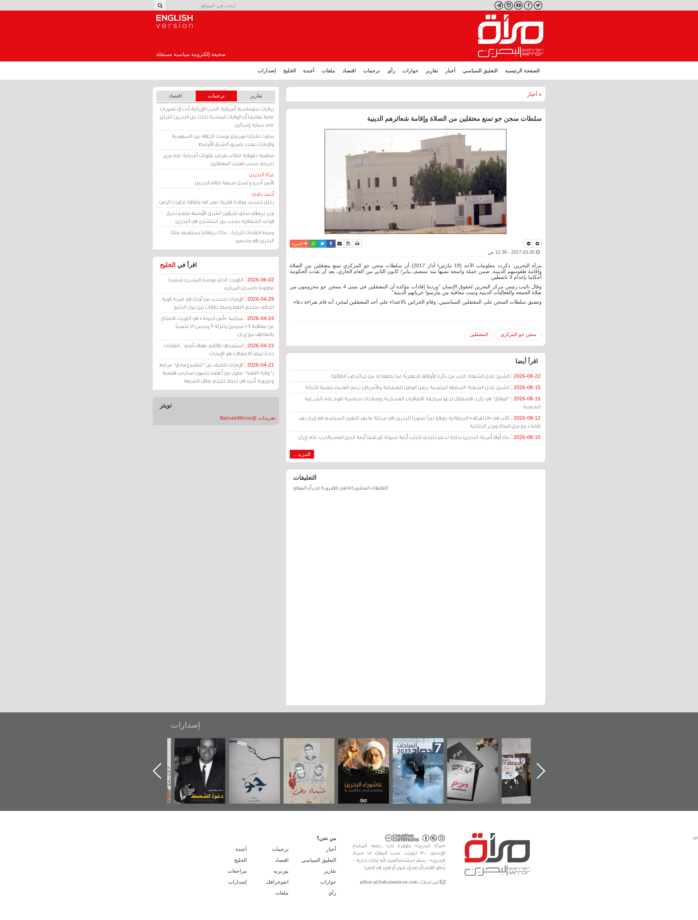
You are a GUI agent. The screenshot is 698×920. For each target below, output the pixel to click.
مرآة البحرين (510, 36)
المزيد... (301, 454)
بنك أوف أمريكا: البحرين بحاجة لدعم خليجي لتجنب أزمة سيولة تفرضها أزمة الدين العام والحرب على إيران (419, 437)
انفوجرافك (277, 882)
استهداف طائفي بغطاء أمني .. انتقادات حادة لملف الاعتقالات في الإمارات (219, 349)
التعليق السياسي (480, 70)
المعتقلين (479, 334)
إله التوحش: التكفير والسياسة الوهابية (207, 750)
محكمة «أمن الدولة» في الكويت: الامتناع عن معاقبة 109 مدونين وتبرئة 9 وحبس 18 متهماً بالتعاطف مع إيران (217, 326)
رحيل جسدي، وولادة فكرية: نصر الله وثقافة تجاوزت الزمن (216, 197)
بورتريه (281, 871)
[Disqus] (416, 601)
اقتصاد (349, 70)
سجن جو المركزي (518, 334)
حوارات (410, 70)
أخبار (450, 70)
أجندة (308, 70)
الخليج (289, 70)
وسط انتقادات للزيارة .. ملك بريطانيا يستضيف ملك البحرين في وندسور (222, 236)
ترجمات (371, 70)
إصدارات (266, 70)
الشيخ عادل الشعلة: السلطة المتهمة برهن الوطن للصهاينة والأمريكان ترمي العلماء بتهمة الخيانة (423, 387)
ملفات (328, 70)
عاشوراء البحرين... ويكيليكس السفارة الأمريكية (426, 755)
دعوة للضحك (261, 746)
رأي (391, 70)
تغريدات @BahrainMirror (247, 418)
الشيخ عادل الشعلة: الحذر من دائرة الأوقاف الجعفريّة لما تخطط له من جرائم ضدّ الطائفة (436, 376)
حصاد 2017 (480, 746)
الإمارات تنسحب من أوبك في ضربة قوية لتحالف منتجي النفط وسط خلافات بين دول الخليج (218, 303)
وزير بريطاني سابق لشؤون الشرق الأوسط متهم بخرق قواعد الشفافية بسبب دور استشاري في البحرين (220, 217)
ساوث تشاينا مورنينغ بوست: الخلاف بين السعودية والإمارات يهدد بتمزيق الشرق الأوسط (223, 140)
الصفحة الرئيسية (522, 70)
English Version (174, 21)
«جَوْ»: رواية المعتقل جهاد (316, 750)
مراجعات (237, 871)
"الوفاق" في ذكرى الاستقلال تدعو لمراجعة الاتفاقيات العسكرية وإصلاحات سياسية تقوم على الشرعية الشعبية (422, 402)
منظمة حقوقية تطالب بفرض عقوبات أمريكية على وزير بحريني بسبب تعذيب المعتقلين (218, 159)
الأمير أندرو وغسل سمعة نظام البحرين (234, 178)
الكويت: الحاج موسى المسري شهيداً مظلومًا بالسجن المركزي (221, 283)
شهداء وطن (371, 746)
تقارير (432, 70)
